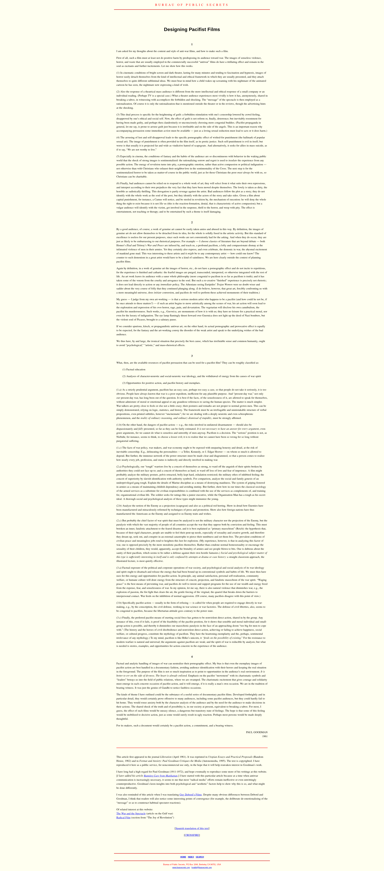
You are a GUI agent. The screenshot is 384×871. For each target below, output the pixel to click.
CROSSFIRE (192, 835)
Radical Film (123, 817)
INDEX (191, 857)
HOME (183, 857)
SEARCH (200, 857)
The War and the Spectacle (131, 813)
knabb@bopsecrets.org (202, 867)
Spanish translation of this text (192, 828)
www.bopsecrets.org (181, 867)
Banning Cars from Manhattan (160, 775)
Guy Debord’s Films (191, 794)
